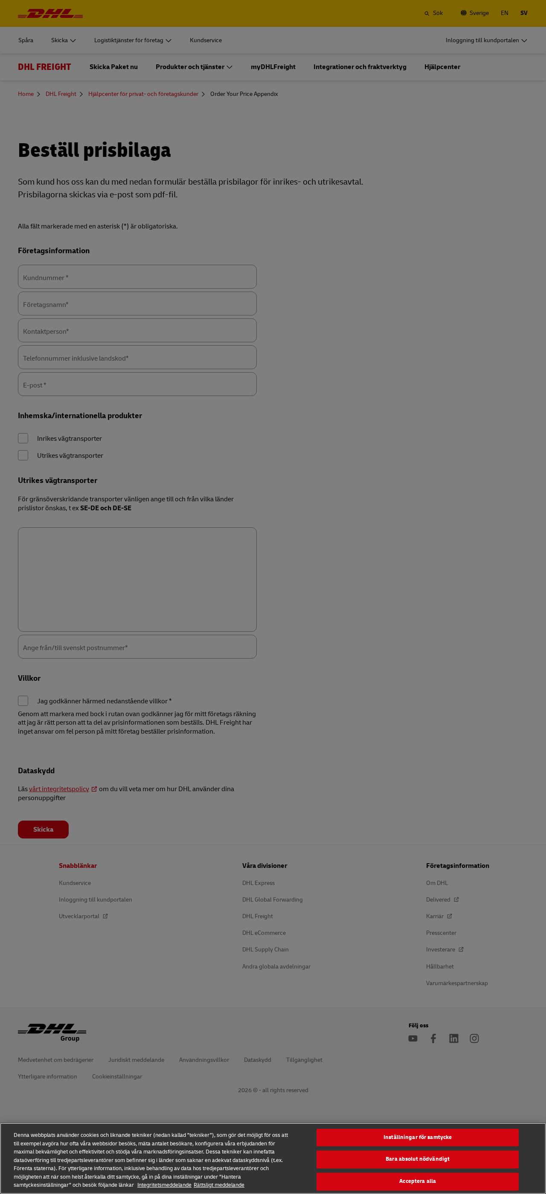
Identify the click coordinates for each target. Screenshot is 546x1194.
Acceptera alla (417, 1181)
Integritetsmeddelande (164, 1185)
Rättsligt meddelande (219, 1185)
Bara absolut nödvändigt (418, 1159)
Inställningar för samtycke (417, 1137)
